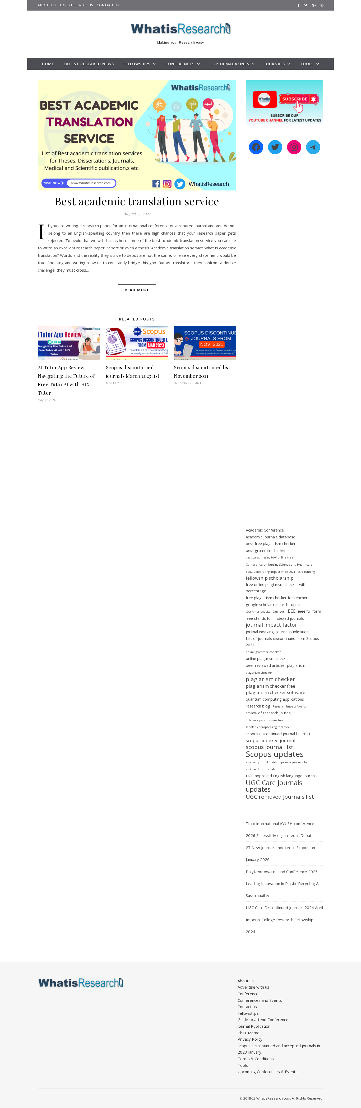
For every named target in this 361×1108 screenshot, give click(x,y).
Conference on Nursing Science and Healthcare (279, 564)
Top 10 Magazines (229, 63)
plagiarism (296, 665)
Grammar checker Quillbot (265, 611)
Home (48, 63)
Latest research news (89, 63)
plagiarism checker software (275, 692)
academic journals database (270, 536)
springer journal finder (261, 762)
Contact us (108, 5)
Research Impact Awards (289, 706)
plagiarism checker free (270, 686)
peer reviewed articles (265, 665)
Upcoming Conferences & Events (268, 1071)
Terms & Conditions (256, 1058)
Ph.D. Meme (249, 1032)
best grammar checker (266, 550)
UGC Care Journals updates (274, 785)
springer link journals (260, 769)
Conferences (180, 63)
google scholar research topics (273, 604)
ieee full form (309, 611)
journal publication (292, 631)
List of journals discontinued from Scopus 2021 (282, 642)
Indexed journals (289, 618)
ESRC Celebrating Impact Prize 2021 (270, 572)
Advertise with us (76, 5)
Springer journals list (294, 762)
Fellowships (136, 63)
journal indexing (260, 631)
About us (47, 5)
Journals (274, 63)
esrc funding (306, 572)
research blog (258, 706)
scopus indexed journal (270, 740)
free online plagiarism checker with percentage (276, 588)
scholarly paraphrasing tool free (268, 727)
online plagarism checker (267, 658)
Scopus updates (275, 754)
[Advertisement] (284, 249)
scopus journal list (269, 747)
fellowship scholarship (270, 578)
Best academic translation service (137, 201)
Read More (137, 289)
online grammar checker (263, 652)
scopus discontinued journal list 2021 (278, 733)
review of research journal (268, 712)
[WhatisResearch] (180, 28)
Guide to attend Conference (263, 1019)
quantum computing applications (275, 699)
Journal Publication (254, 1026)
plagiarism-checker (259, 672)
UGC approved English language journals (281, 775)
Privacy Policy (250, 1039)
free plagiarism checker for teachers (277, 597)
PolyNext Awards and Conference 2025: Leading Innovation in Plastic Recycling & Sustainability (282, 883)
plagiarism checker (270, 679)
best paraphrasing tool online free (269, 557)
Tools (307, 63)
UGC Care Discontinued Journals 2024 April (284, 907)
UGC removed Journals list (280, 796)
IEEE (291, 611)
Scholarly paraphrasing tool (265, 720)
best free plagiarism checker (271, 543)
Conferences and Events (260, 1000)
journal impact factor (271, 625)
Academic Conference (265, 530)
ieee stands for (259, 618)
